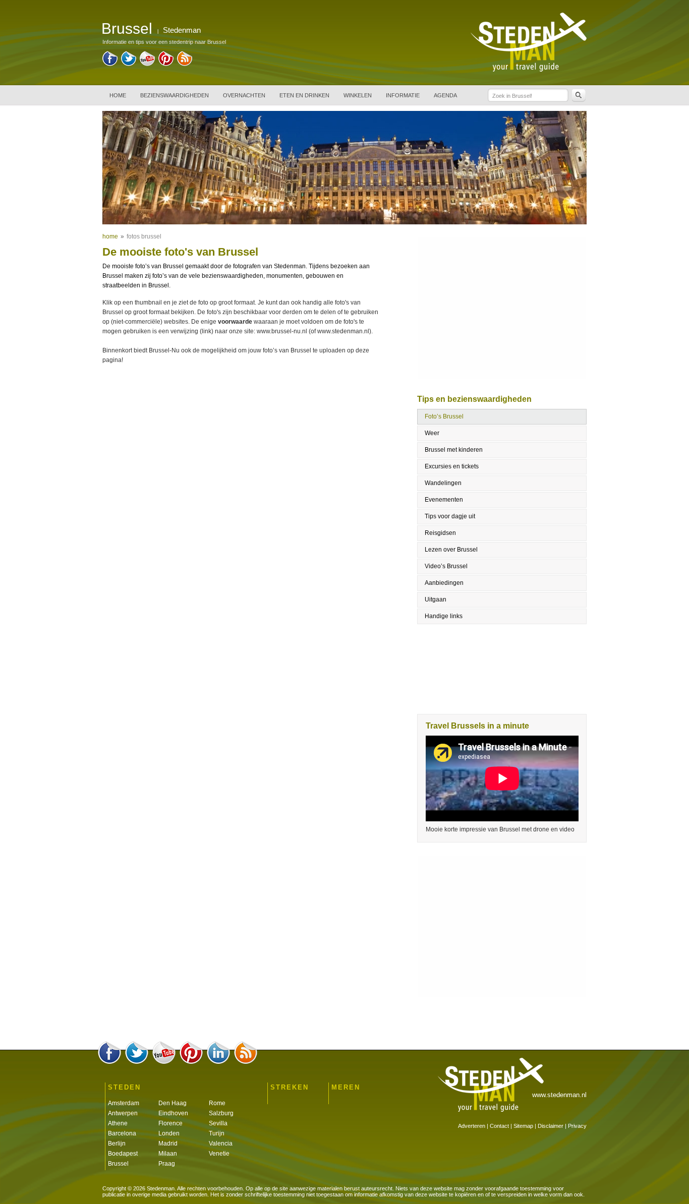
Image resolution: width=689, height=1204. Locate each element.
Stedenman (182, 30)
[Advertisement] (243, 408)
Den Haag (172, 1103)
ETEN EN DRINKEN (304, 95)
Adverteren (471, 1126)
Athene (118, 1123)
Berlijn (117, 1143)
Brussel (118, 1163)
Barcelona (122, 1133)
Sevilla (218, 1123)
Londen (169, 1133)
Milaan (167, 1153)
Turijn (216, 1133)
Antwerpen (123, 1113)
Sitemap (523, 1126)
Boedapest (123, 1153)
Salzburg (221, 1113)
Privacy (577, 1126)
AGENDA (445, 95)
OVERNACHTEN (244, 95)
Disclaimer (550, 1126)
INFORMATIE (403, 95)
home (110, 236)
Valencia (221, 1143)
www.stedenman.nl (559, 1095)
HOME (117, 95)
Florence (170, 1123)
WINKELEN (357, 95)
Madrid (168, 1143)
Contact (499, 1126)
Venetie (219, 1153)
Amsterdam (123, 1103)
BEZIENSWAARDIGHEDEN (174, 95)
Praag (166, 1163)
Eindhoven (173, 1113)
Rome (217, 1103)
